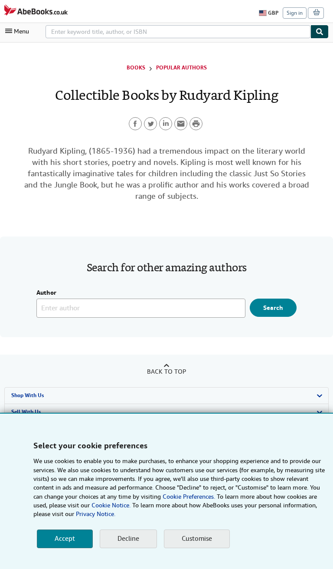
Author (46, 292)
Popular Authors (181, 67)
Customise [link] (197, 538)
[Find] (319, 31)
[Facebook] (135, 123)
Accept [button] (65, 538)
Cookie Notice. (111, 505)
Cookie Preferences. (189, 496)
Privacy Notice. (95, 514)
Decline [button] (128, 538)
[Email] (180, 123)
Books (136, 67)
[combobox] (178, 31)
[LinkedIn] (165, 123)
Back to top (166, 371)
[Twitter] (150, 123)
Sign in (295, 13)
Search (273, 308)
